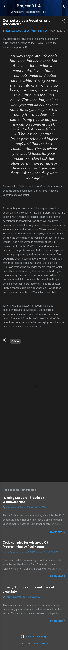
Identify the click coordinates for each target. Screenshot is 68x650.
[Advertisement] (34, 451)
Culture (15, 341)
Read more (57, 531)
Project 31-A (29, 5)
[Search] (63, 7)
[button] (63, 21)
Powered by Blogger (36, 636)
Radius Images (41, 643)
